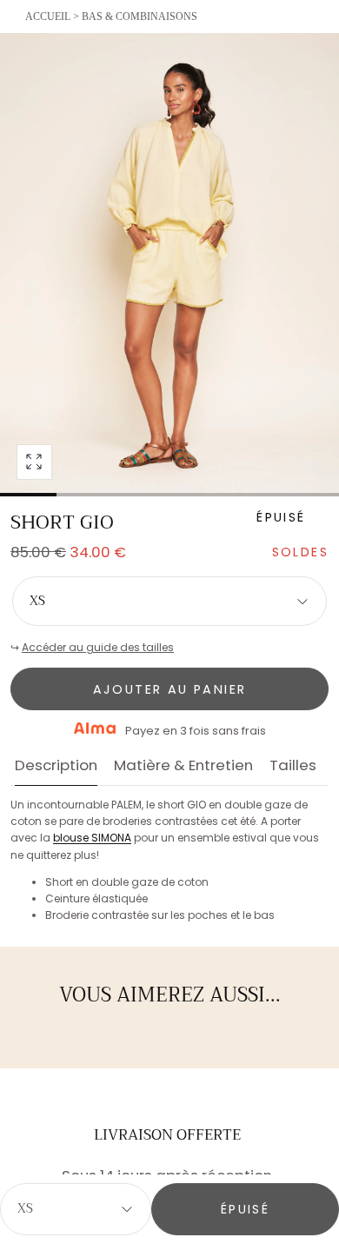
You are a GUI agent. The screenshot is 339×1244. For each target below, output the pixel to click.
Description (56, 766)
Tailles (292, 766)
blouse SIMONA (92, 837)
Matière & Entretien (183, 766)
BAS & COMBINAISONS (139, 16)
